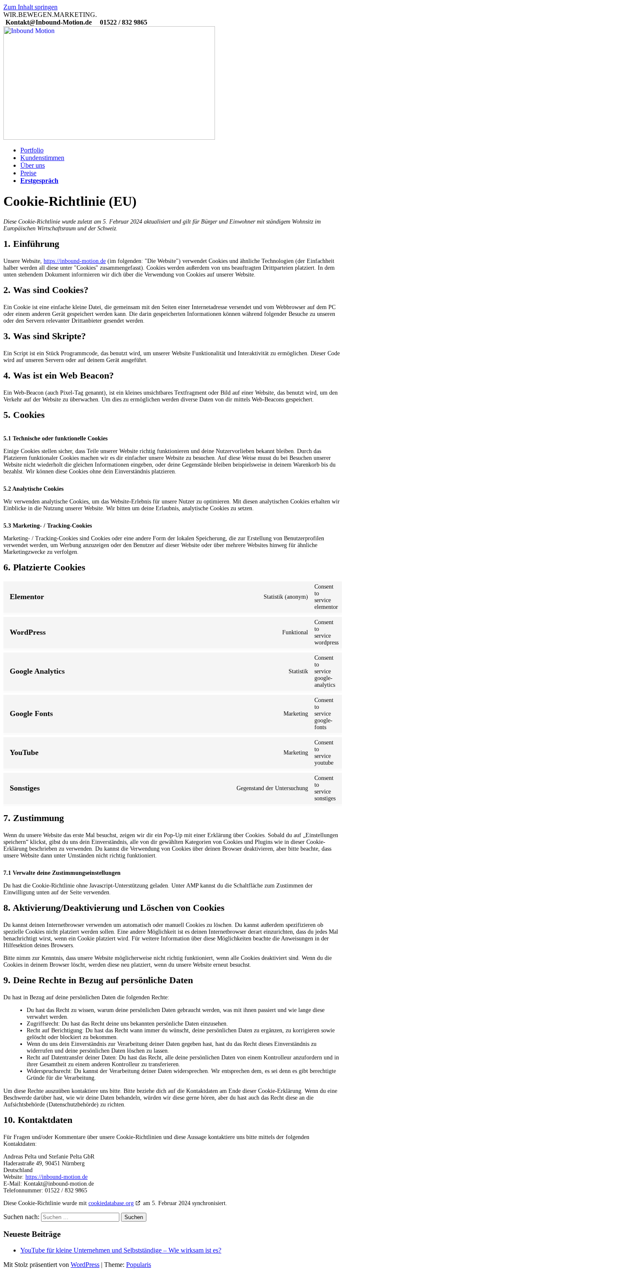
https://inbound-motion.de (75, 261)
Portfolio (32, 150)
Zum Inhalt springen (30, 7)
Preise (28, 173)
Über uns (32, 165)
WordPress (85, 1264)
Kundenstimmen (42, 157)
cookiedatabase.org (111, 1203)
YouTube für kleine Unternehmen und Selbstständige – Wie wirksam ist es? (120, 1250)
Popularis (138, 1264)
